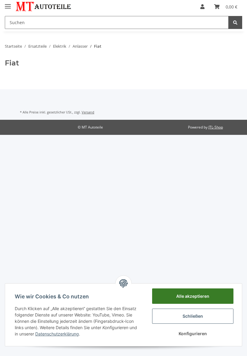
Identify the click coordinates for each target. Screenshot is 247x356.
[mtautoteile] (43, 7)
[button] (202, 7)
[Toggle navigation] (8, 4)
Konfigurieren (193, 333)
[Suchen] (235, 22)
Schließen (193, 316)
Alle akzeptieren (192, 296)
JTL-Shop (215, 127)
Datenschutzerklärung (57, 333)
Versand (88, 112)
